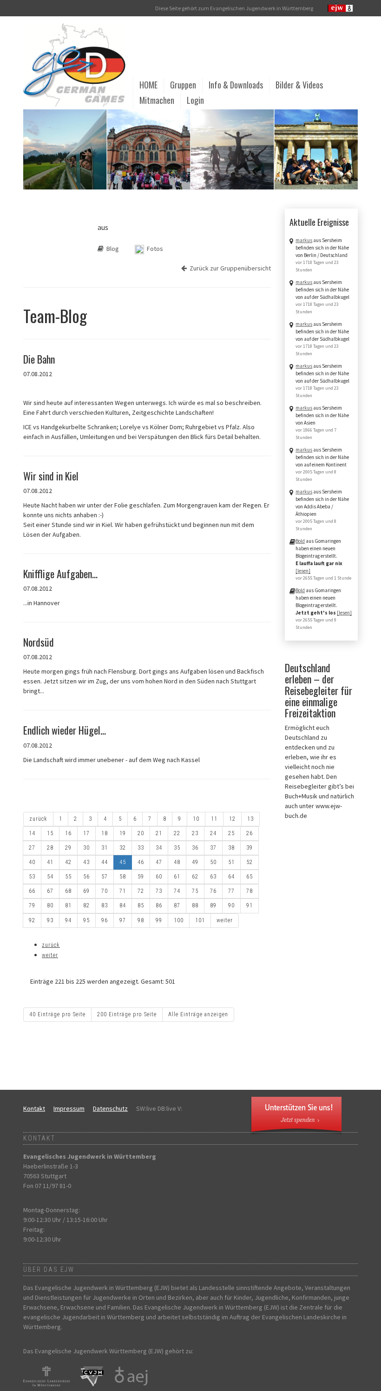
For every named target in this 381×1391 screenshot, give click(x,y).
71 (122, 891)
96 (104, 920)
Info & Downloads (236, 85)
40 (32, 862)
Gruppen (183, 85)
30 (86, 847)
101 (200, 920)
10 (196, 819)
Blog (111, 248)
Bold (300, 541)
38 (231, 847)
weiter (225, 920)
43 (86, 862)
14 (32, 833)
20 (141, 833)
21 (159, 833)
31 (104, 847)
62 (195, 876)
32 (122, 847)
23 (195, 833)
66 (32, 891)
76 (213, 891)
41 (50, 862)
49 (195, 862)
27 (32, 847)
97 (122, 920)
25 (231, 833)
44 (104, 862)
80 (50, 905)
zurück (38, 819)
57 (104, 876)
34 (159, 847)
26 (249, 833)
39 (249, 847)
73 (159, 891)
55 (68, 876)
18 (104, 833)
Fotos (153, 248)
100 (179, 920)
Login (195, 100)
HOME (148, 85)
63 (213, 876)
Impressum (69, 1108)
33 (141, 847)
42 (68, 862)
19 (122, 833)
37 (213, 847)
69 (86, 891)
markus (304, 240)
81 (68, 905)
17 (86, 833)
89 (213, 905)
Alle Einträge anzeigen (198, 1014)
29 (68, 847)
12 (232, 819)
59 (141, 876)
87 (177, 905)
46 (141, 862)
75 (195, 891)
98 (141, 920)
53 (32, 876)
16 (68, 833)
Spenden (293, 1115)
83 (104, 905)
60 (159, 876)
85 (141, 905)
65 (249, 876)
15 (50, 833)
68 (68, 891)
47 (159, 862)
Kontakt (34, 1108)
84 (122, 905)
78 (249, 891)
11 (214, 819)
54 (50, 876)
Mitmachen (156, 100)
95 (86, 920)
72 (141, 891)
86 (159, 905)
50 (213, 862)
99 (159, 920)
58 (122, 876)
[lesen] (303, 570)
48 (177, 862)
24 (213, 833)
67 (50, 891)
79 (32, 905)
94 (68, 920)
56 (86, 876)
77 (231, 891)
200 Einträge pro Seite (127, 1014)
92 (32, 920)
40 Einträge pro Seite (57, 1014)
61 (177, 876)
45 (122, 862)
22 (177, 833)
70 (104, 891)
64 (231, 876)
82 (86, 905)
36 (195, 847)
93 (50, 920)
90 (231, 905)
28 (50, 847)
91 (249, 905)
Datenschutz (110, 1108)
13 (250, 819)
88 (195, 905)
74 (177, 891)
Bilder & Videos (299, 85)
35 (177, 847)
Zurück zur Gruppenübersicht (229, 268)
